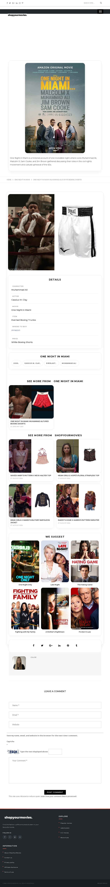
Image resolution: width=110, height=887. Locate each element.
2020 (15, 363)
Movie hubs (65, 837)
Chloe (33, 657)
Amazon (15, 330)
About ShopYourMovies (12, 853)
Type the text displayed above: (34, 751)
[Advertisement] (55, 34)
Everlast (51, 363)
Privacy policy (9, 862)
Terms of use (9, 872)
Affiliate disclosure (11, 867)
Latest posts (65, 828)
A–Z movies (65, 833)
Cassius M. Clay (32, 363)
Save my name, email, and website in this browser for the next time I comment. (42, 735)
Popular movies (66, 823)
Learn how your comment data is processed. (59, 796)
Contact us (8, 858)
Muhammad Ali (69, 363)
